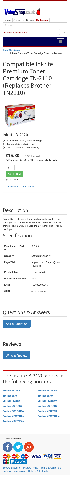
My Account (42, 20)
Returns (7, 19)
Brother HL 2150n (47, 390)
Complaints (19, 471)
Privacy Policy (30, 467)
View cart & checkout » (15, 32)
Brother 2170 (10, 395)
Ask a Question (17, 323)
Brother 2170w (45, 395)
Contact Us (18, 19)
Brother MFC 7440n (13, 416)
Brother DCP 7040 (47, 406)
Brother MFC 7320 (47, 411)
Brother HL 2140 (11, 390)
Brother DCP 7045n (13, 411)
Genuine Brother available (20, 186)
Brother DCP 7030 (12, 406)
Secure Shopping (11, 467)
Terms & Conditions (51, 467)
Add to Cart (14, 174)
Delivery (30, 19)
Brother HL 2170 (11, 400)
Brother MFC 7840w (13, 421)
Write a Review (16, 355)
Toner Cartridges (11, 49)
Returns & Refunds (38, 471)
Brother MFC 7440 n (49, 416)
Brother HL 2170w (47, 400)
